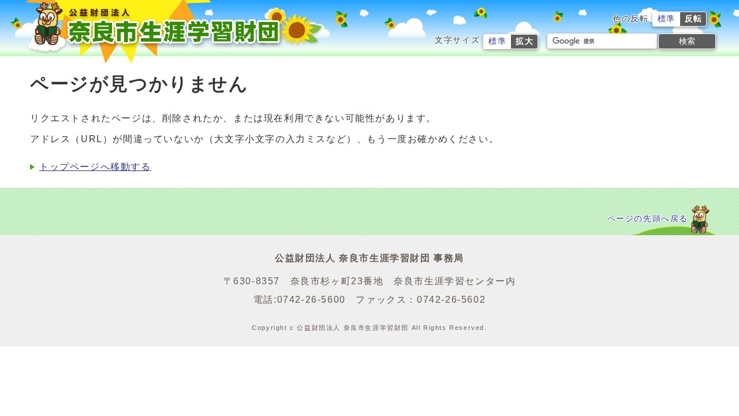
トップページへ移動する (95, 167)
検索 (687, 41)
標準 (666, 18)
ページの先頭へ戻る (647, 218)
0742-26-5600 (311, 299)
